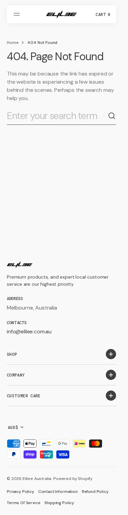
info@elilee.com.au (29, 331)
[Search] (112, 116)
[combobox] (57, 116)
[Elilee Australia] (61, 14)
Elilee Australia (37, 478)
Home (12, 42)
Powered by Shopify (73, 478)
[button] (18, 14)
